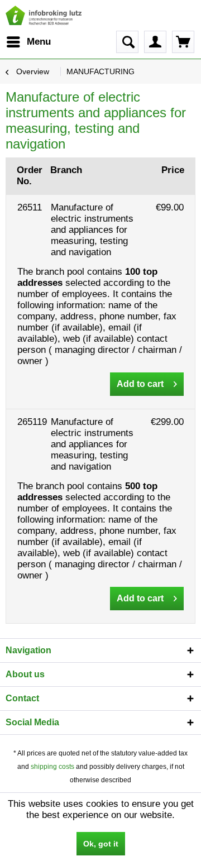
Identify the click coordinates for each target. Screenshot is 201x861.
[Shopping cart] (183, 42)
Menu (39, 41)
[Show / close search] (127, 42)
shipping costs (52, 767)
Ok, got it (100, 843)
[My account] (155, 42)
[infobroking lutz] (44, 15)
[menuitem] (28, 42)
